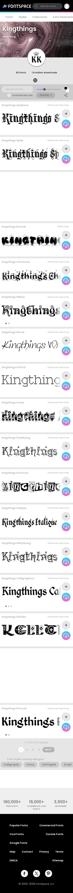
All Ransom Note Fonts (56, 499)
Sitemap (57, 860)
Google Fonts (18, 843)
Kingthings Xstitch (14, 367)
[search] (47, 6)
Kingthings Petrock (14, 708)
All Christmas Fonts (57, 288)
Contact (27, 851)
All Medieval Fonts (58, 734)
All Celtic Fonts (60, 643)
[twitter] (36, 873)
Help (12, 851)
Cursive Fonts (54, 834)
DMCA (14, 860)
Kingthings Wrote (13, 332)
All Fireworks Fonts (58, 463)
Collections (39, 17)
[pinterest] (48, 873)
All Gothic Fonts (59, 534)
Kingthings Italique (14, 508)
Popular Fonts (19, 825)
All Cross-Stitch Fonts (56, 393)
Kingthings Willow (13, 297)
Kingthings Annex (13, 402)
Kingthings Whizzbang (16, 543)
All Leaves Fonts (60, 428)
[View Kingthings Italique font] (29, 521)
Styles (23, 17)
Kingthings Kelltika (14, 617)
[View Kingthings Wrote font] (37, 346)
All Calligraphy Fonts (55, 606)
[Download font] (66, 123)
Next (48, 749)
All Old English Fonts (57, 131)
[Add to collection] (66, 113)
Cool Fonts (17, 834)
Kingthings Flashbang (16, 438)
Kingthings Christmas (16, 262)
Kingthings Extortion (15, 473)
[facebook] (24, 873)
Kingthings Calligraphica (18, 578)
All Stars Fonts (60, 323)
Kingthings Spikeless (15, 105)
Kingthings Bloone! (14, 226)
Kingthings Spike (12, 140)
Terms (59, 851)
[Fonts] (17, 6)
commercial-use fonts (36, 807)
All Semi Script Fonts (57, 358)
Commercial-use (22, 95)
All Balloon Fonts (59, 252)
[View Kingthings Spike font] (37, 154)
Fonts (9, 17)
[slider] (44, 89)
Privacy (44, 851)
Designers (61, 806)
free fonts (12, 806)
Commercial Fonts (51, 825)
